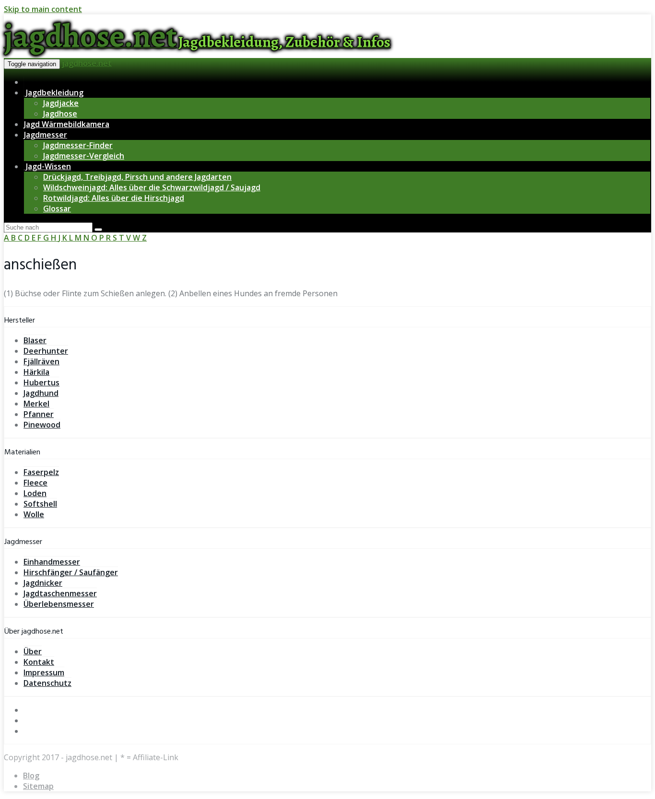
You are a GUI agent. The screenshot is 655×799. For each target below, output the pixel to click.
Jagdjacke (61, 103)
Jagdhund (40, 393)
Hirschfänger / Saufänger (70, 572)
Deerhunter (45, 351)
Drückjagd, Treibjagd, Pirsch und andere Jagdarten (137, 177)
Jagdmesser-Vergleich (83, 156)
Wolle (33, 514)
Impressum (43, 672)
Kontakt (38, 662)
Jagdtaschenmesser (60, 593)
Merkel (36, 403)
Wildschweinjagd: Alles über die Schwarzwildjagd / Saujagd (151, 187)
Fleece (35, 482)
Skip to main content (43, 9)
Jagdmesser (45, 134)
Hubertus (41, 382)
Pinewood (41, 424)
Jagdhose (60, 113)
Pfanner (38, 414)
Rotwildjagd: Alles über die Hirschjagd (113, 198)
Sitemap (38, 786)
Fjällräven (41, 361)
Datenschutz (47, 683)
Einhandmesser (51, 561)
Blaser (35, 340)
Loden (35, 493)
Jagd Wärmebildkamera (66, 124)
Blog (31, 775)
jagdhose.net (87, 63)
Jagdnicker (42, 583)
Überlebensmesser (58, 604)
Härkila (36, 372)
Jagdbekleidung (53, 92)
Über (32, 651)
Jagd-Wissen (47, 166)
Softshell (40, 503)
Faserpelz (41, 472)
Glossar (57, 208)
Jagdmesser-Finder (78, 145)
